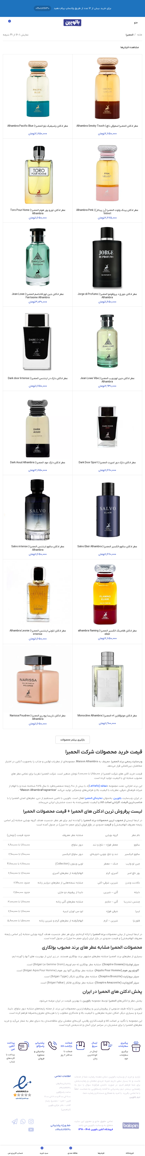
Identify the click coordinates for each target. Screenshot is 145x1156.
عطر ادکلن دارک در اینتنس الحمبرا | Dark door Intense (38, 378)
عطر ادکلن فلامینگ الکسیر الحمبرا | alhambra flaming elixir (107, 632)
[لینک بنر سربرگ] (72, 8)
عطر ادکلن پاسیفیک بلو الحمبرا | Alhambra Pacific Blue (37, 126)
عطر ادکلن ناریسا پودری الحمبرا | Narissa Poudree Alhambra (38, 717)
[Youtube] (31, 1130)
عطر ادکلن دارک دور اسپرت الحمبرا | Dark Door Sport (107, 462)
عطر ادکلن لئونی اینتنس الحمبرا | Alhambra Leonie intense (38, 632)
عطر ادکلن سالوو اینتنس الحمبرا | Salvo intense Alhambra (37, 548)
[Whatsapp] (23, 1121)
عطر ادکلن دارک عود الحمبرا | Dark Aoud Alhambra (37, 462)
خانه (139, 35)
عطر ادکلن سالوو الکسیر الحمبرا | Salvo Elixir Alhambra (107, 546)
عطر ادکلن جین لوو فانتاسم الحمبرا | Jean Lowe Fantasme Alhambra (38, 295)
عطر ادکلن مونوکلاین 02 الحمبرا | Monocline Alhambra (107, 716)
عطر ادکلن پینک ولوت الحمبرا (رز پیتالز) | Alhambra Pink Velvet (107, 211)
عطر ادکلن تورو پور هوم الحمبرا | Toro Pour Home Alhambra (37, 211)
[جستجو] (4, 22)
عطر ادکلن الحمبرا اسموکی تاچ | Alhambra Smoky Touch (107, 126)
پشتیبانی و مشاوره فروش (39, 1055)
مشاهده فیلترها (129, 47)
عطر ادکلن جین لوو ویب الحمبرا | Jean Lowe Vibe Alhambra (107, 380)
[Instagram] (31, 1121)
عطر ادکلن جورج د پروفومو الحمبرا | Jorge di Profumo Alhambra (107, 295)
